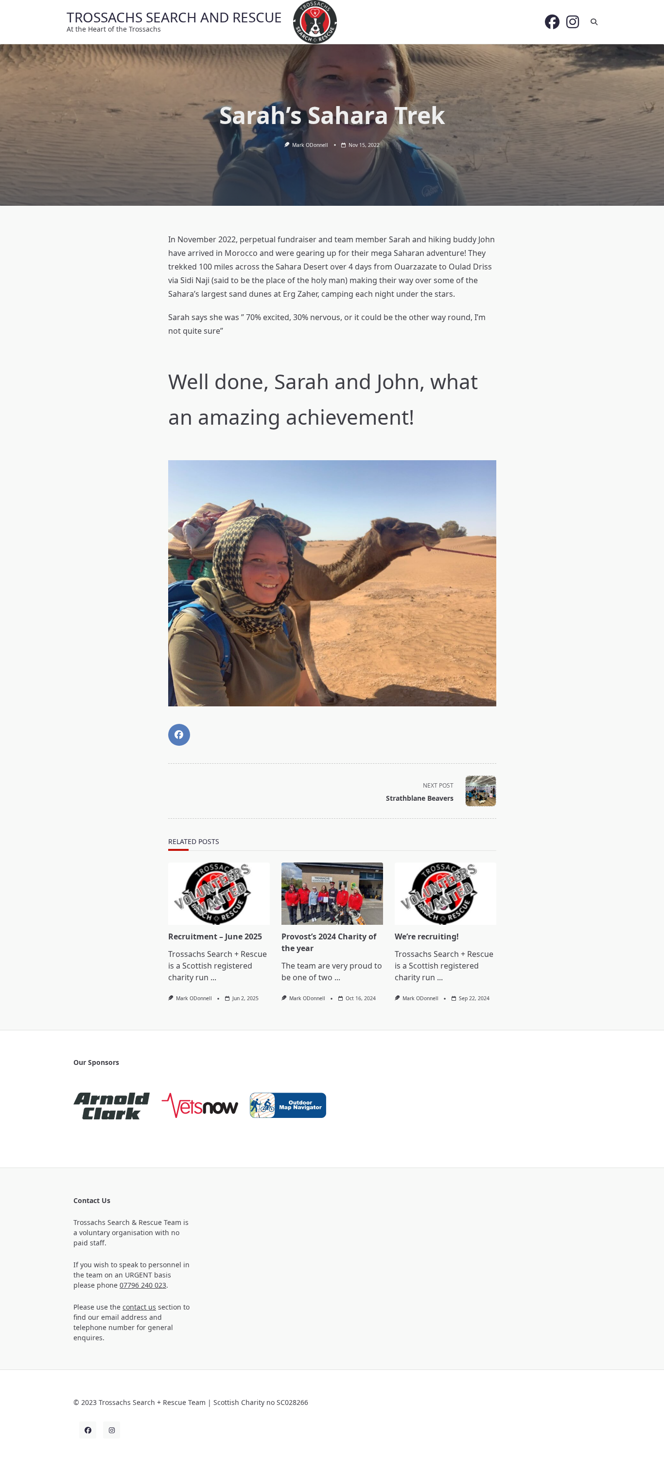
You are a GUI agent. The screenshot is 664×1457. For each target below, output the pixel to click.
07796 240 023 (143, 1285)
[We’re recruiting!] (445, 894)
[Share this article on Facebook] (179, 735)
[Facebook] (552, 22)
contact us (139, 1307)
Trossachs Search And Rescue (174, 17)
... (213, 977)
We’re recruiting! (427, 936)
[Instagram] (572, 22)
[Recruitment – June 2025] (219, 894)
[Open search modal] (594, 22)
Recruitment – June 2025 (215, 936)
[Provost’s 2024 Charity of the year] (332, 894)
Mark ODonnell (310, 145)
